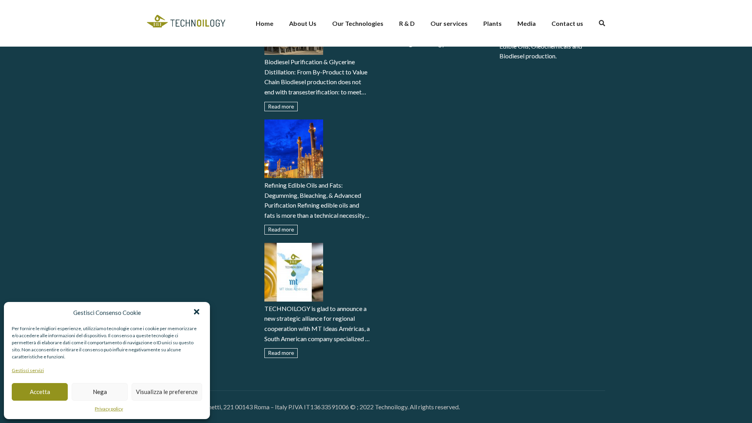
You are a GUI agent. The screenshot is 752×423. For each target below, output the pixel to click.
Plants (492, 23)
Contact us (567, 23)
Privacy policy (109, 409)
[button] (197, 312)
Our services (449, 23)
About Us (302, 23)
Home (264, 23)
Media (526, 23)
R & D (407, 23)
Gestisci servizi (28, 370)
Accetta (40, 391)
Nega (100, 391)
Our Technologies (357, 23)
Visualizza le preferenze (167, 391)
